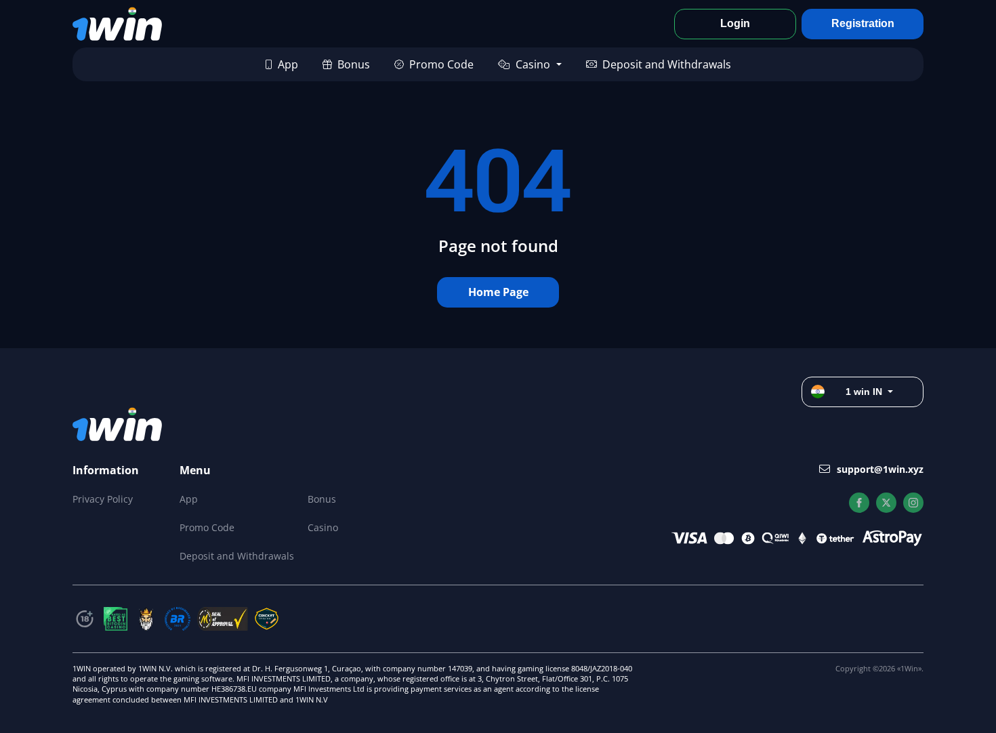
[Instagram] (913, 503)
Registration (862, 23)
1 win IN (864, 391)
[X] (886, 503)
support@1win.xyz (880, 469)
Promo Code (441, 64)
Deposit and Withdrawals (666, 64)
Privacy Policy (102, 499)
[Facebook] (859, 503)
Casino (533, 64)
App (288, 64)
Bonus (353, 64)
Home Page (498, 292)
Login (735, 23)
